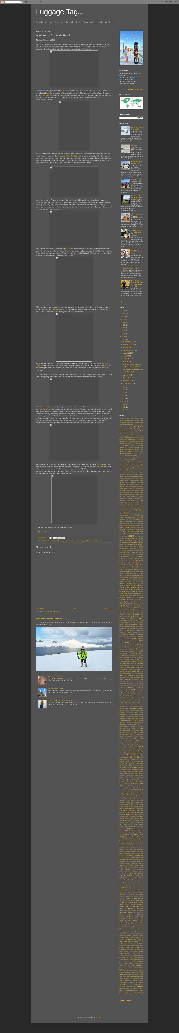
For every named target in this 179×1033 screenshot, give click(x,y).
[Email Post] (50, 537)
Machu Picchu (130, 740)
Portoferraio (134, 828)
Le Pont (140, 722)
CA (120, 503)
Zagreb (141, 992)
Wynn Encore (131, 990)
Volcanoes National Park (126, 968)
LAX (124, 720)
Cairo (134, 503)
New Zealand (127, 785)
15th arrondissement (136, 422)
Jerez (135, 681)
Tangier (128, 923)
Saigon (121, 869)
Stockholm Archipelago (127, 912)
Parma (141, 814)
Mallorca (127, 743)
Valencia (121, 955)
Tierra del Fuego (138, 933)
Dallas (133, 561)
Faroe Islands (133, 610)
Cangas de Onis (124, 509)
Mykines (141, 773)
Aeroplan (136, 431)
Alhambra (130, 447)
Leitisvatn (130, 724)
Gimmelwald (133, 626)
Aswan (141, 462)
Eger (141, 599)
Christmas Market (125, 531)
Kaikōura (134, 685)
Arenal (126, 459)
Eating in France (69, 540)
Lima (128, 728)
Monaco (140, 761)
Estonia (136, 606)
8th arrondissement (125, 429)
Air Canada (123, 435)
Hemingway (136, 647)
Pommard (140, 824)
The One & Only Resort (133, 931)
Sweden (129, 916)
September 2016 (129, 350)
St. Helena (128, 908)
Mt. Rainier (128, 771)
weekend (95, 540)
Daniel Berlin (127, 563)
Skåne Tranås (138, 896)
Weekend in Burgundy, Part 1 (132, 364)
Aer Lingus (122, 431)
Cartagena (135, 513)
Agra (131, 433)
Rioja (135, 855)
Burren (128, 500)
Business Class (137, 500)
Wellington (136, 978)
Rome (121, 859)
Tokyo (141, 935)
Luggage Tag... (60, 12)
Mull (133, 771)
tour (141, 937)
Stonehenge (123, 914)
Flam (120, 616)
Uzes (134, 953)
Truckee (126, 947)
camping (121, 507)
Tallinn (141, 920)
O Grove (140, 794)
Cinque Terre (135, 531)
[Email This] (54, 538)
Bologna (126, 488)
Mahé (141, 740)
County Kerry (123, 548)
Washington (127, 974)
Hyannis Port (135, 665)
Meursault (122, 755)
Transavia (140, 939)
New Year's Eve (124, 784)
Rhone (129, 853)
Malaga (121, 743)
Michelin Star (135, 757)
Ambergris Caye (138, 449)
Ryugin (127, 863)
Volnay (137, 968)
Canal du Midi (134, 507)
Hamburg (140, 638)
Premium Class (128, 835)
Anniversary (133, 456)
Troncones (140, 943)
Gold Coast (135, 628)
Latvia (141, 716)
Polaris (135, 824)
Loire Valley (139, 730)
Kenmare (134, 687)
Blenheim (133, 486)
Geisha (121, 624)
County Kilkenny (133, 548)
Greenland (140, 636)
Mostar (141, 767)
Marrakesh (133, 747)
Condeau (140, 540)
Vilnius (141, 961)
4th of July (129, 427)
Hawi (141, 643)
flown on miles (138, 616)
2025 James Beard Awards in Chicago (60, 700)
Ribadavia (134, 853)
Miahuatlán (122, 757)
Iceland (121, 667)
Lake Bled (122, 708)
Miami (127, 757)
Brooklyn (129, 498)
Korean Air (140, 698)
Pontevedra (128, 826)
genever (127, 624)
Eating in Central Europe (127, 585)
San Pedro (136, 875)
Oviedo (141, 806)
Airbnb (43, 540)
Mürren (127, 773)
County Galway (138, 546)
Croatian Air (133, 556)
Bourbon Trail (138, 492)
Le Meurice (128, 722)
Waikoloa (140, 970)
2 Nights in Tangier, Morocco (137, 251)
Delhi (120, 565)
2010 (123, 401)
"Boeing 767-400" (124, 418)
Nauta (126, 779)
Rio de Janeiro (129, 855)
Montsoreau (122, 767)
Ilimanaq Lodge (124, 671)
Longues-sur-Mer (134, 734)
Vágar (138, 953)
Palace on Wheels (133, 810)
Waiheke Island (127, 970)
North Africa (139, 790)
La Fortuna (129, 706)
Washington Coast (137, 974)
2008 (123, 407)
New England (123, 781)
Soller (137, 900)
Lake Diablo (135, 710)
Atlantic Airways (124, 464)
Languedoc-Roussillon (137, 714)
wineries (100, 540)
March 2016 (127, 378)
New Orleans (138, 782)
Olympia (135, 798)
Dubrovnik (122, 579)
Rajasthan (122, 847)
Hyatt (141, 665)
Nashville (121, 779)
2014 (123, 390)
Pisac (124, 820)
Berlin (127, 482)
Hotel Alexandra (124, 657)
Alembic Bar (123, 447)
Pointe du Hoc (127, 824)
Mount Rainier (123, 769)
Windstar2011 (139, 984)
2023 (123, 319)
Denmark (135, 567)
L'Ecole (138, 702)
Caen (129, 503)
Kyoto (121, 702)
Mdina (125, 751)
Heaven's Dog (123, 647)
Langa (141, 712)
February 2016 (128, 381)
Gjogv (141, 626)
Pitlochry (129, 820)
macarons (122, 740)
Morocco (135, 767)
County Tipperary (124, 552)
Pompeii (121, 826)
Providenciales (123, 839)
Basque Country (130, 474)
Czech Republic (134, 558)
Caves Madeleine (54, 309)
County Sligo (139, 550)
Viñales (121, 963)
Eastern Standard (124, 581)
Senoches (122, 892)
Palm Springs (131, 812)
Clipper (137, 533)
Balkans (136, 468)
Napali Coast (123, 777)
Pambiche (122, 814)
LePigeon (137, 724)
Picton (141, 818)
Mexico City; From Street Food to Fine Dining (133, 370)
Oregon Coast (138, 804)
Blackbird (127, 486)
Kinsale (125, 693)
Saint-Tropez (134, 871)
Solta (126, 902)
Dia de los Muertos (129, 569)
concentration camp (130, 540)
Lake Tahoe (128, 712)
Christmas (139, 529)
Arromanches (139, 459)
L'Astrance (132, 702)
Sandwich (140, 877)
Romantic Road (138, 857)
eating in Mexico (125, 591)
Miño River (140, 759)
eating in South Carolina (135, 595)
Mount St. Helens (132, 769)
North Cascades (124, 792)
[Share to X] (59, 538)
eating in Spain (124, 598)
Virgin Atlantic (129, 963)
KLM (129, 696)
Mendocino (133, 753)
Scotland (132, 888)
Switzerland (122, 918)
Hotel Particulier (124, 659)
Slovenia (140, 898)
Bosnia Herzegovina (132, 490)
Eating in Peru (132, 593)
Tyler (142, 949)
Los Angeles (128, 736)
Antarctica (140, 455)
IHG (142, 669)
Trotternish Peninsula (132, 945)
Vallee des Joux (129, 955)
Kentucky (140, 687)
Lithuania (122, 730)
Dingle (137, 569)
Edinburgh (137, 599)
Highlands (131, 649)
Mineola (125, 759)
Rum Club (128, 861)
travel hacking (124, 941)
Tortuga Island (135, 937)
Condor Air (122, 542)
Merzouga (140, 753)
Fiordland (127, 614)
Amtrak (129, 453)
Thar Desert (129, 929)
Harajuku (134, 640)
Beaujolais (132, 476)
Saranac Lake (123, 884)
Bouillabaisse (129, 492)
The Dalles (136, 929)
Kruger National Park (125, 700)
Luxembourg (127, 738)
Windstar (122, 984)
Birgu (141, 484)
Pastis (138, 816)
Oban (133, 796)
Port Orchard (136, 826)
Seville (125, 894)
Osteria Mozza (128, 806)
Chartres (129, 519)
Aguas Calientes (138, 433)
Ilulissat (135, 671)
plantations (136, 820)
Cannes (131, 509)
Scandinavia (123, 888)
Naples (137, 777)
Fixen (141, 614)
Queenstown (123, 845)
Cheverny (131, 525)
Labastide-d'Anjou (138, 706)
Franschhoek (123, 620)
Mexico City (138, 755)
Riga (138, 853)
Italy (141, 675)
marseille (129, 749)
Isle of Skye (136, 675)
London (134, 732)
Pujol (125, 841)
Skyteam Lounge (124, 898)
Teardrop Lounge (132, 925)
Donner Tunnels (124, 575)
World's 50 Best (137, 988)
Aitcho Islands (134, 437)
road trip (122, 857)
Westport (128, 980)
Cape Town (139, 511)
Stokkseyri (140, 912)
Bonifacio (140, 488)
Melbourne (126, 753)
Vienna (136, 959)
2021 (123, 325)
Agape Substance (124, 433)
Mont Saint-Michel (137, 763)
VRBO (141, 968)
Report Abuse (125, 1000)
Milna (120, 759)
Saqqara (140, 882)
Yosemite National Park (126, 992)
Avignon (130, 468)
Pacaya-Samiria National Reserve (129, 808)
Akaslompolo (123, 439)
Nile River (129, 788)
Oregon (131, 804)
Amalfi (141, 447)
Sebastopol (129, 890)
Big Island (130, 484)
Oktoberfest (139, 796)
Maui (120, 751)
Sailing (128, 869)
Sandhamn (129, 877)
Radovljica (140, 845)
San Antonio (123, 873)
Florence (125, 616)
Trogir (134, 943)
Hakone (134, 638)
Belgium (121, 480)
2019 (123, 331)
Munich (137, 771)
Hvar (128, 665)
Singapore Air (128, 896)
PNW (120, 824)
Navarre (131, 779)
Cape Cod (137, 509)
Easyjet (141, 581)
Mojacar (134, 761)
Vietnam (140, 959)
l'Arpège (126, 702)
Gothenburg (129, 630)
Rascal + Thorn (123, 849)
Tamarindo (122, 923)
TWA (132, 949)
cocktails (132, 536)
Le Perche (135, 722)
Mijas (141, 757)
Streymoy (140, 914)
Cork (125, 544)
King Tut (140, 689)
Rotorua (136, 859)
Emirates (122, 603)
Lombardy (128, 732)
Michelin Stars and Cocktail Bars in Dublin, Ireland (137, 282)
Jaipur (131, 677)
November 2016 (128, 344)
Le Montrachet (47, 95)
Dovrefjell (132, 575)
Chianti (121, 527)
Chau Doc (129, 523)
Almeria (136, 447)
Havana (140, 641)
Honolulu (132, 655)
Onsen (138, 802)
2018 (123, 334)
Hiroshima (131, 651)
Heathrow (140, 644)
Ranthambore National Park (134, 847)
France (77, 540)
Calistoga (122, 505)
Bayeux (126, 476)
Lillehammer (122, 728)
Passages (133, 816)
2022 (123, 322)
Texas (141, 927)
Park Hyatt (135, 814)
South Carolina (130, 904)
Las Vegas (129, 716)
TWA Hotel (137, 949)
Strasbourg (132, 914)
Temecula (140, 925)
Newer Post (40, 608)
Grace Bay (134, 632)
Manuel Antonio (132, 744)
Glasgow (121, 628)
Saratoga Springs (133, 884)
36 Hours (122, 427)
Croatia (125, 557)
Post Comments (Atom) (52, 612)
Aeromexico (129, 431)
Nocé (134, 788)
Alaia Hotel (134, 443)
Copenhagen (138, 542)
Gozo (128, 632)
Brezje (141, 494)
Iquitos (126, 675)
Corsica (129, 544)
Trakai (134, 939)
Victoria (131, 959)
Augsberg (128, 466)
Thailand (121, 929)
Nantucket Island (132, 775)
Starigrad (129, 910)
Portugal (127, 830)
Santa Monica (139, 879)
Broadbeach (122, 498)
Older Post (108, 608)
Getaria (141, 624)
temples (121, 927)
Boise (121, 488)
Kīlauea (121, 689)
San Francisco (138, 874)
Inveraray (134, 673)
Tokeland (135, 935)
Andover (135, 453)
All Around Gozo (136, 214)
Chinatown (133, 527)
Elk (131, 602)
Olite (120, 798)
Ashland (129, 462)
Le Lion (134, 720)
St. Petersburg (138, 908)
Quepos (132, 845)
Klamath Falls (123, 696)
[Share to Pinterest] (63, 538)
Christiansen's (131, 529)
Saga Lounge (128, 867)
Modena (128, 761)
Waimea (121, 972)
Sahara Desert (138, 867)
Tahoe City (140, 918)
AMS (141, 451)
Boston (141, 490)
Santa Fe (131, 879)
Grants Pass (131, 634)
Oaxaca (128, 796)
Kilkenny (127, 689)
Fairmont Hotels (124, 610)
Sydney (129, 918)
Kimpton (133, 690)
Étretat (141, 606)
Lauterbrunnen (130, 718)
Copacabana (130, 542)
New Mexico (130, 781)
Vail (142, 953)
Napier (131, 777)
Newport (135, 785)
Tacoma (134, 918)
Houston (127, 661)
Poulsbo (140, 830)
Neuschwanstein (138, 779)
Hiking (137, 649)
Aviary (126, 468)
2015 (123, 387)
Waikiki (135, 970)
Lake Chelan (129, 708)
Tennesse (128, 927)
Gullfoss (128, 638)
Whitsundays (123, 982)
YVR (136, 992)
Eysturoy (140, 608)
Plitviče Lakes (133, 822)
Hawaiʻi (121, 643)
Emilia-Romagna (138, 602)
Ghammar (126, 626)
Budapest (140, 498)
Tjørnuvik (128, 935)
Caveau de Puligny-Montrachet (68, 156)
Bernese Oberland (137, 482)
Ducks (129, 579)
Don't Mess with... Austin (56, 689)
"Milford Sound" (129, 420)
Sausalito (122, 886)
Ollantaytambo (127, 798)
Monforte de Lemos (125, 763)
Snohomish (122, 900)
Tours (120, 939)
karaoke (125, 687)
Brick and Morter (124, 496)
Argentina (132, 459)
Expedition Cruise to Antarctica (49, 619)
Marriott (140, 747)
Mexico (129, 755)
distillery (129, 571)
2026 (123, 311)
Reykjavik (140, 851)
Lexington (133, 726)
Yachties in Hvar (136, 180)
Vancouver (129, 957)
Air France (131, 435)
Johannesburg (123, 683)
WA (120, 970)
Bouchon (122, 492)
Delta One (128, 567)
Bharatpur (122, 484)
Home (74, 608)
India (123, 673)
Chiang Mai (139, 525)
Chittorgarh (140, 527)
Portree (121, 830)
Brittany (141, 496)
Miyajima (121, 761)
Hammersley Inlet (124, 640)
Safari (136, 865)
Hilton (126, 651)
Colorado (126, 538)
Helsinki (130, 647)
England (122, 606)
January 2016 (128, 383)
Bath (136, 474)
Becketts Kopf (134, 478)
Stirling (134, 910)
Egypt (121, 602)
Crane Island (126, 554)
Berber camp (139, 480)
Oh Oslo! (134, 145)
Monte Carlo (123, 765)
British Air (134, 496)
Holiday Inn (126, 653)
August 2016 (127, 353)
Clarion (141, 531)
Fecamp (130, 612)
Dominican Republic (136, 573)
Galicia (141, 620)
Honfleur (127, 655)
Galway (121, 622)
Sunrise (121, 916)
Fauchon (124, 612)
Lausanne (122, 718)
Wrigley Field (123, 990)
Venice (121, 959)
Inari (120, 673)
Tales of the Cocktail (128, 921)
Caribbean (127, 513)
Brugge (135, 498)
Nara (141, 777)
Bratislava (132, 494)
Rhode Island (123, 853)
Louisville (135, 736)
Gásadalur (140, 622)
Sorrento (136, 902)
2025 (123, 314)
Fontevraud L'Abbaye (126, 618)
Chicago (127, 527)
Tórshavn (127, 937)
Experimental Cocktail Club (128, 608)
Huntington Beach (137, 663)
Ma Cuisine (69, 249)
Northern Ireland (137, 792)
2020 (123, 328)
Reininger (127, 851)
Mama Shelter (123, 744)
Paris (128, 814)
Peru (141, 816)
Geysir (121, 626)
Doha (137, 571)
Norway (134, 794)
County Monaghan (129, 550)
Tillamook (122, 935)
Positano (134, 830)
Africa (141, 431)
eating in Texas (134, 597)
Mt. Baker (140, 769)
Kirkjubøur (130, 693)
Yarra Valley (139, 990)
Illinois (131, 671)
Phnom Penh (129, 818)
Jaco (128, 677)
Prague (121, 833)
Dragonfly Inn (139, 575)
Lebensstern (123, 724)
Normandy (131, 790)
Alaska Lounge (128, 445)
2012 (123, 396)
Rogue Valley (130, 857)
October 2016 (128, 347)
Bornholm (122, 490)
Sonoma (130, 902)
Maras (127, 747)
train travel (128, 939)
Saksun (141, 871)
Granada (140, 632)
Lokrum (121, 732)
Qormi (137, 843)
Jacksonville (122, 677)
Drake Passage (123, 577)
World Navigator (124, 988)
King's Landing (123, 692)
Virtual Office (136, 966)
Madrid (137, 740)
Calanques (140, 503)
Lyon (63, 91)
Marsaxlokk (122, 749)
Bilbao (137, 484)
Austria (121, 468)
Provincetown (134, 839)
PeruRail (121, 818)
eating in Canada (138, 583)
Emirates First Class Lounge (134, 603)
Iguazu (130, 669)
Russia (141, 861)
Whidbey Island (138, 980)
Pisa (120, 820)
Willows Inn (133, 982)
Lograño (133, 730)
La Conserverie (135, 704)
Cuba (121, 559)
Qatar (124, 843)
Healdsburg (133, 644)
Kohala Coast (131, 698)
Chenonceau (123, 525)
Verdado (126, 959)
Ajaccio (141, 437)
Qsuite (141, 843)
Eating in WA (129, 599)
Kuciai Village (136, 700)
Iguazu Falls (136, 669)
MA (142, 738)
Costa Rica (135, 544)
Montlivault (140, 765)
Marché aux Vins (45, 409)
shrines (137, 894)
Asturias (135, 462)
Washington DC (124, 976)
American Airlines (132, 451)
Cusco (126, 558)
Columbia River (134, 538)
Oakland (121, 796)
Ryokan (121, 863)
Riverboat (140, 855)
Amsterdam (122, 453)
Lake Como (136, 708)
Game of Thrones (130, 622)
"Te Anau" (137, 420)
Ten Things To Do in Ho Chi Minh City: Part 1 (137, 232)
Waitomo (127, 972)
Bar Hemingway (138, 472)
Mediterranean (132, 751)
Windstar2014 (124, 986)
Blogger (98, 1017)
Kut (142, 700)
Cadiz (125, 503)
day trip (134, 563)
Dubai (137, 577)
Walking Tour (134, 972)
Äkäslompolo (131, 439)
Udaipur (126, 951)
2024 (123, 316)
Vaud (135, 957)
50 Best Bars (138, 427)
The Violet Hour (128, 933)
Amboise (122, 451)
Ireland (130, 675)
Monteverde (132, 765)
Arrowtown (122, 462)
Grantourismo (123, 634)
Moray (129, 767)
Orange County (123, 804)
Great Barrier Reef (130, 636)
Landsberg (136, 712)
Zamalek (121, 995)
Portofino (140, 828)
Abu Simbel (134, 429)
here (42, 532)
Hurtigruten (122, 665)
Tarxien (121, 925)
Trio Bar (129, 943)
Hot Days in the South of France (136, 196)
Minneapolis (132, 759)
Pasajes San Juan (124, 816)
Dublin (141, 577)
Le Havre (129, 720)
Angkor (126, 455)
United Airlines (138, 951)
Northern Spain (124, 794)
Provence (140, 837)
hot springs (139, 655)
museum (134, 773)
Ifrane (125, 669)
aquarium (136, 458)
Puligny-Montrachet (85, 540)
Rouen (141, 859)
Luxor (134, 738)
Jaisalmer (136, 677)
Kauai (130, 687)
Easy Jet (135, 581)
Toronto (121, 937)
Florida (130, 616)
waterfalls (122, 978)
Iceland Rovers (130, 667)
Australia (140, 466)
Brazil (137, 494)
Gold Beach (128, 628)
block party (140, 486)
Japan (131, 679)
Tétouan (135, 927)
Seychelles (131, 894)
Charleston (122, 519)
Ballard (141, 468)
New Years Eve (134, 784)
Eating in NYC (123, 593)
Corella (121, 544)
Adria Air (140, 429)
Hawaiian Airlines (134, 643)
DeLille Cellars (129, 565)
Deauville (140, 563)
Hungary (129, 663)
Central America (133, 515)
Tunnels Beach (134, 947)
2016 (123, 339)
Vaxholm (140, 957)
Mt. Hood (122, 771)
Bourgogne (54, 540)
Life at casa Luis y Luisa (130, 268)
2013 (123, 393)
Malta (141, 743)
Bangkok (129, 472)
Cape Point (132, 511)
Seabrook (140, 888)
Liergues (140, 726)
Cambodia (140, 505)
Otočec (136, 806)
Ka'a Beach (122, 685)
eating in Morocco (137, 591)
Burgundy (61, 540)
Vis (142, 966)
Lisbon (141, 728)
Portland (128, 828)
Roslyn (125, 859)
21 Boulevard (101, 464)
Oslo (120, 806)
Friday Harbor (133, 620)
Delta (137, 565)
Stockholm (140, 910)
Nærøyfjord (122, 775)
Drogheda (132, 577)
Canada (127, 507)
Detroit (121, 569)
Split (142, 906)
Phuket (136, 818)
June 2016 (127, 359)
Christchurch (122, 529)
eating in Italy (139, 589)
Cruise (140, 557)
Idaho (121, 669)
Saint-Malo (127, 871)
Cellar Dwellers (123, 515)
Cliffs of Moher (130, 533)
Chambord (140, 517)
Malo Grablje (135, 743)
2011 (123, 398)
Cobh (125, 536)
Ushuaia (129, 953)
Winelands (133, 986)
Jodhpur (140, 681)
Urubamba (122, 953)
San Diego (130, 873)
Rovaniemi (122, 861)
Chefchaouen (139, 523)
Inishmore (129, 673)
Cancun (141, 507)
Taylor (125, 925)
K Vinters (140, 683)
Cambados (131, 505)
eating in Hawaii (130, 589)
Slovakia (134, 898)
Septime (129, 892)
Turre (128, 949)
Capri (120, 513)
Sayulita (140, 886)
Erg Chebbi (129, 606)
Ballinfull (121, 470)
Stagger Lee (123, 910)
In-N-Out (140, 671)
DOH (133, 571)
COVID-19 (133, 552)
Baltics (128, 470)
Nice (124, 788)
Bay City (121, 476)
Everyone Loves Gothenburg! (136, 162)
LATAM (136, 716)
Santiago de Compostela (127, 882)
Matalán (141, 749)
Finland (121, 614)
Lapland (121, 716)
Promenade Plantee (131, 837)
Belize (126, 480)
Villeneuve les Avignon (126, 961)
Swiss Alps (138, 916)
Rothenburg (130, 859)
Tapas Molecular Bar (137, 923)
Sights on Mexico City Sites (132, 367)
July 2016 (126, 356)
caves (141, 513)
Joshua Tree (132, 683)
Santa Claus (123, 879)
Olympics (121, 802)
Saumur (141, 884)
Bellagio (132, 480)
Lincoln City (134, 728)
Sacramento (134, 863)
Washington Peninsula (136, 976)
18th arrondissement (125, 424)
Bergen (121, 482)
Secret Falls (139, 890)
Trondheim (122, 945)
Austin (134, 466)
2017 (123, 336)
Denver (141, 567)
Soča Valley (130, 900)
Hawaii (126, 643)
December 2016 (128, 342)
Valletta (136, 955)
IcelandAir (139, 667)
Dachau (128, 561)
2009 (123, 404)
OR (142, 802)
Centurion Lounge (130, 517)
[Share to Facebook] (61, 538)
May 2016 (126, 361)
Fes (134, 612)
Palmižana (140, 812)
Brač (127, 494)
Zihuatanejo (128, 995)
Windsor (141, 982)
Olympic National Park (136, 800)
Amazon (130, 449)
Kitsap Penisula (138, 693)
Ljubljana (127, 730)
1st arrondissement (137, 424)
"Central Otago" (134, 418)
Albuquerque (139, 445)
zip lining (134, 995)
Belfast (141, 478)
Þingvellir (139, 995)
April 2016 (127, 375)
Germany (134, 624)
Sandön (135, 877)
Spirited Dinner (135, 906)
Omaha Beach (130, 802)
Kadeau (129, 685)
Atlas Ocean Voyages (136, 464)
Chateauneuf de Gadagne (134, 521)
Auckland (122, 466)
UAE (120, 951)
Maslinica (135, 749)
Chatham (122, 523)
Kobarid (124, 698)
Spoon (121, 908)
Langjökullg (122, 714)
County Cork (128, 546)
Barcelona (122, 474)
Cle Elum (122, 533)
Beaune (48, 540)
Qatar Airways (131, 843)
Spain (127, 906)
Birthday (121, 486)
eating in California (125, 583)
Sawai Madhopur (131, 886)
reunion (133, 851)
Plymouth (140, 822)
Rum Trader (135, 861)
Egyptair (126, 602)
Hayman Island (124, 644)
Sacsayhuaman (128, 865)
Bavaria (141, 474)
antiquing (122, 458)
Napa (141, 775)
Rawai (130, 849)
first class (135, 614)
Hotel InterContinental (136, 657)
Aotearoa (129, 458)
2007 (123, 410)
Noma (125, 790)
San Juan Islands (125, 875)
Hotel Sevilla (135, 659)
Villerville (136, 961)
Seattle (121, 890)
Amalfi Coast (123, 449)
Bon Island (133, 488)
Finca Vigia (139, 612)
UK (131, 951)
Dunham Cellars (138, 579)
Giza (138, 626)
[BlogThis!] (57, 538)
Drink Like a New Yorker (56, 677)
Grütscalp (122, 638)
